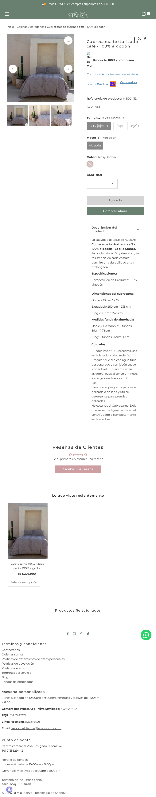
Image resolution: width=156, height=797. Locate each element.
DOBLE (135, 126)
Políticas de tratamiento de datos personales (33, 659)
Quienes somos (12, 654)
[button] (115, 229)
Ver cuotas (128, 82)
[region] (78, 4)
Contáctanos (11, 650)
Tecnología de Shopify (50, 793)
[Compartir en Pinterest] (145, 38)
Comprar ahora (115, 211)
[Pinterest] (81, 633)
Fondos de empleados (17, 682)
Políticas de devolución (18, 663)
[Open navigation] (7, 13)
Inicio (10, 26)
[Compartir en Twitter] (140, 38)
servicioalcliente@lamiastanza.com (36, 728)
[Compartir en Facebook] (135, 38)
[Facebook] (67, 633)
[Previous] (13, 69)
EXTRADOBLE (99, 126)
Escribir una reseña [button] (77, 469)
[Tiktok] (88, 633)
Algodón (95, 145)
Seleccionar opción (24, 582)
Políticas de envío (14, 668)
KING (119, 126)
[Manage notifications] (9, 790)
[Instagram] (74, 633)
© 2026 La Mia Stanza (17, 793)
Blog (5, 677)
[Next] (68, 69)
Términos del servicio (16, 672)
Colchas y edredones (30, 26)
